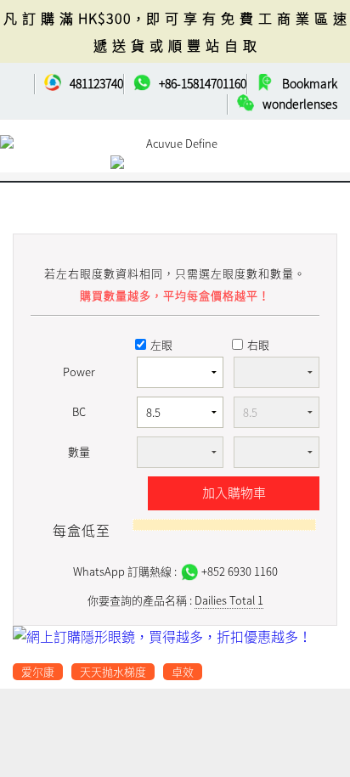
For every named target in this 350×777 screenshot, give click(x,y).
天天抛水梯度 (113, 671)
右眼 (258, 344)
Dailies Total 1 (229, 600)
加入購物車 (234, 492)
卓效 (183, 671)
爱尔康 (37, 671)
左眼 (161, 344)
